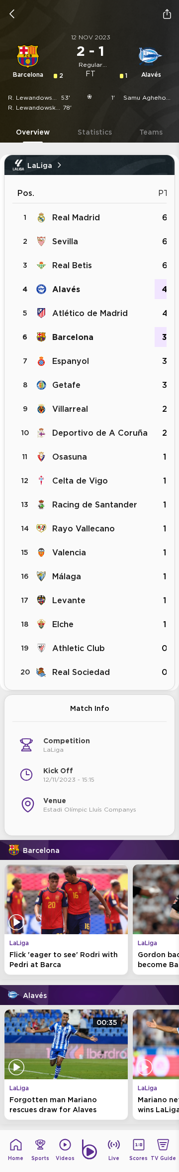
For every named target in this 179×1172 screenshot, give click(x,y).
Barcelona (72, 337)
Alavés (66, 289)
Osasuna (69, 456)
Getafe (66, 384)
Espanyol (70, 360)
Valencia (69, 552)
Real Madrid (76, 217)
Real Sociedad (81, 672)
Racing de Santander (94, 504)
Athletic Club (78, 648)
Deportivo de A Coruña (100, 432)
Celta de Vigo (80, 480)
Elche (63, 624)
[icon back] (12, 14)
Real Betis (72, 265)
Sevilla (65, 241)
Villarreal (70, 408)
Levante (69, 600)
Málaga (66, 576)
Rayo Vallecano (83, 528)
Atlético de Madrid (90, 313)
